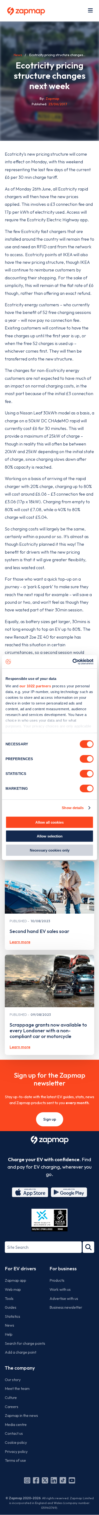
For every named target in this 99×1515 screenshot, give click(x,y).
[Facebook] (36, 1480)
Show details (73, 808)
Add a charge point (20, 1352)
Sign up (49, 1119)
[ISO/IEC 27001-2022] (49, 1220)
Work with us (60, 1289)
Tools (9, 1298)
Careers (11, 1406)
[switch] (86, 759)
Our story (13, 1379)
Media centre (16, 1424)
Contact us (14, 1433)
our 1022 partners (35, 686)
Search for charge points (25, 1343)
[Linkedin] (54, 1480)
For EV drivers (20, 1268)
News (18, 55)
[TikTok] (63, 1480)
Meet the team (17, 1388)
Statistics (12, 1316)
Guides (10, 1307)
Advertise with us (64, 1298)
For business (63, 1268)
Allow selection (49, 836)
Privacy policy (16, 1451)
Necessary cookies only (49, 850)
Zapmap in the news (21, 1415)
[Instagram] (27, 1480)
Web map (13, 1289)
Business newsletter (66, 1307)
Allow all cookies (49, 822)
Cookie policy (16, 1442)
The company (20, 1368)
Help (8, 1334)
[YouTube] (72, 1480)
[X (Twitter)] (45, 1480)
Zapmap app (15, 1280)
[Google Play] (69, 1192)
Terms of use (15, 1460)
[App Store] (30, 1192)
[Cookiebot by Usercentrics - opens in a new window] (72, 662)
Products (57, 1280)
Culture (11, 1397)
